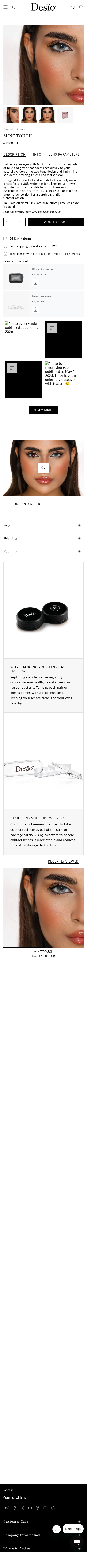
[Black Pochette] (16, 277)
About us (10, 552)
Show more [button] (43, 409)
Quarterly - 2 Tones (14, 128)
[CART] (81, 7)
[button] (23, 340)
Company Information (21, 1535)
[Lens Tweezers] (16, 304)
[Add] (35, 282)
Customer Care (16, 1521)
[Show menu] (5, 7)
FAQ (6, 525)
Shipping (10, 538)
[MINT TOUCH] (43, 908)
